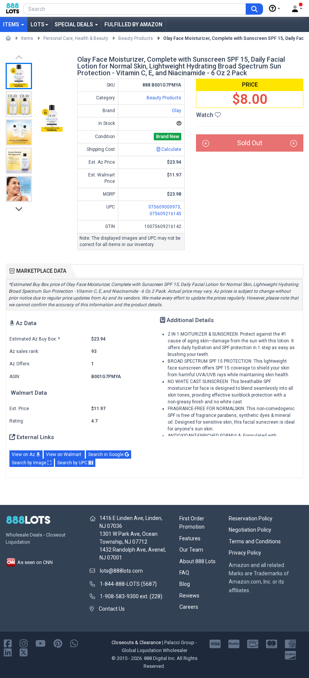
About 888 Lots (197, 561)
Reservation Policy (250, 518)
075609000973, (164, 207)
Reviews (189, 596)
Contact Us (112, 609)
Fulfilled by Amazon (133, 24)
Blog (184, 584)
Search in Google (106, 454)
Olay (176, 110)
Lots (37, 24)
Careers (188, 607)
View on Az (24, 454)
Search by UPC (73, 462)
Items (11, 24)
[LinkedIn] (8, 652)
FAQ (184, 573)
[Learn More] (274, 8)
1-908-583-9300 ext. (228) (131, 596)
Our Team (191, 550)
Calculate (170, 149)
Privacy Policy (245, 553)
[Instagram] (24, 643)
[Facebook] (8, 643)
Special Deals (74, 24)
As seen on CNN (34, 562)
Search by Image (29, 462)
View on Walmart (64, 454)
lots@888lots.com (121, 571)
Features (189, 538)
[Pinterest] (58, 643)
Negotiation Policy (250, 530)
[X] (24, 652)
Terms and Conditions (255, 541)
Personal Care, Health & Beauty (75, 38)
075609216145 (165, 213)
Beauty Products (135, 38)
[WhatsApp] (74, 643)
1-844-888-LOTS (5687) (128, 584)
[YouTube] (40, 643)
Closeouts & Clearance (136, 642)
